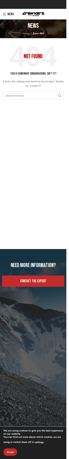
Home (26, 33)
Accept (10, 452)
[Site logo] (33, 14)
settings (39, 442)
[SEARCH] (60, 96)
